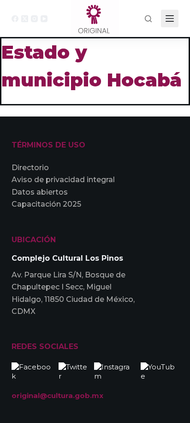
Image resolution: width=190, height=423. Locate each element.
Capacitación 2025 (46, 204)
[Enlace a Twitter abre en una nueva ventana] (74, 370)
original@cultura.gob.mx (57, 395)
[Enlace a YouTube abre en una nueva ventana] (159, 370)
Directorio (30, 167)
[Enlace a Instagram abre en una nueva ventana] (115, 370)
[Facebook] (15, 18)
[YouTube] (44, 18)
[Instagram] (34, 18)
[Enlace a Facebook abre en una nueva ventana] (33, 370)
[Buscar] (148, 18)
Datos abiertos (40, 192)
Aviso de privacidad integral (63, 179)
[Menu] (169, 18)
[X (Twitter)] (24, 18)
